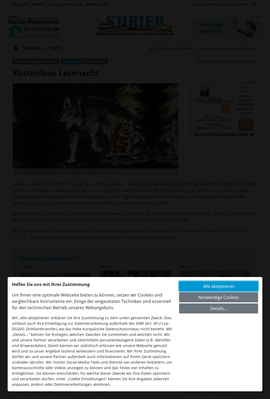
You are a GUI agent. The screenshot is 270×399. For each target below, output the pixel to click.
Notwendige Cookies (218, 297)
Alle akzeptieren (218, 286)
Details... (218, 308)
